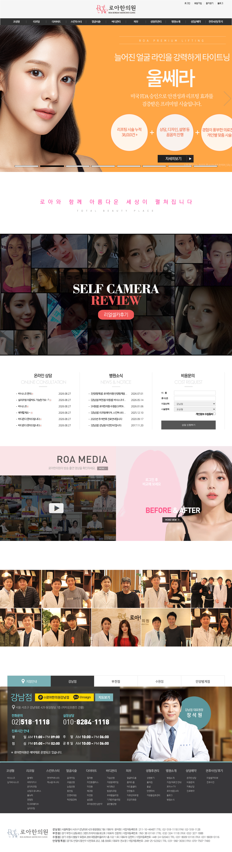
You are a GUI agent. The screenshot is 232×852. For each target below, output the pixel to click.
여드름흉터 (131, 786)
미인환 (90, 786)
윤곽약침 (71, 778)
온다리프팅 (32, 786)
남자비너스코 (13, 782)
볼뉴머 (30, 795)
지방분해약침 (112, 782)
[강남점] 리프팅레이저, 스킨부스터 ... (108, 412)
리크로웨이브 (33, 804)
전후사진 (210, 782)
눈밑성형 (71, 786)
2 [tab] (42, 167)
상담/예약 (196, 21)
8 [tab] (195, 167)
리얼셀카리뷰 (212, 778)
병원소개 (175, 21)
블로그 (220, 3)
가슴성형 (111, 778)
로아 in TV (171, 786)
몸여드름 (130, 782)
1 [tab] (16, 167)
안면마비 (150, 791)
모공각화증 (131, 800)
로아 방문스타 (173, 791)
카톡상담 (190, 786)
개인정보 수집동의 (204, 414)
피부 (136, 21)
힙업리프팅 (112, 791)
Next (227, 98)
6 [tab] (144, 167)
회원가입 (198, 3)
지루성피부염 (132, 795)
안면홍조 (130, 791)
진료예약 (190, 791)
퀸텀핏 (30, 800)
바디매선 (111, 786)
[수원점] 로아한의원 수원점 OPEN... (108, 406)
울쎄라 (30, 778)
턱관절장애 (72, 800)
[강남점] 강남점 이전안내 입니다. (106, 425)
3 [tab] (67, 167)
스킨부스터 (76, 21)
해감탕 (90, 791)
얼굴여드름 (131, 778)
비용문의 (190, 782)
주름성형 (71, 782)
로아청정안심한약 (94, 804)
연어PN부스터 (53, 778)
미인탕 (90, 795)
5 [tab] (119, 167)
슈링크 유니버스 (34, 791)
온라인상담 (191, 778)
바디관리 (116, 21)
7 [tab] (170, 167)
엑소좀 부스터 (53, 782)
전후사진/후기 (216, 21)
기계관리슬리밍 (113, 800)
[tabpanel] (116, 98)
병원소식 (170, 800)
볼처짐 (150, 782)
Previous (4, 98)
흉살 (149, 786)
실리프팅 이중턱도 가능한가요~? (33, 400)
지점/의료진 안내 (174, 782)
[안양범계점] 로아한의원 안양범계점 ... (109, 393)
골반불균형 (112, 804)
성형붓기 (150, 778)
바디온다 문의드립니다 (29, 419)
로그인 (187, 3)
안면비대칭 (72, 795)
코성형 (16, 21)
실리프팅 (31, 808)
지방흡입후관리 (153, 795)
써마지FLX (31, 782)
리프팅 (36, 21)
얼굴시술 (96, 21)
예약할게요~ (24, 412)
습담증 (90, 800)
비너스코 (22, 406)
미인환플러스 (92, 782)
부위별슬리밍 (112, 795)
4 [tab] (93, 167)
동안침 (70, 791)
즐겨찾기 (210, 3)
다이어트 (56, 21)
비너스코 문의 (24, 393)
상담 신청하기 (188, 425)
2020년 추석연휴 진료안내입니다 (106, 419)
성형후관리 (155, 21)
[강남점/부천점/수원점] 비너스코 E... (108, 400)
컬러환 (90, 778)
